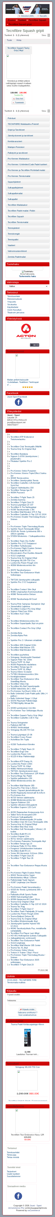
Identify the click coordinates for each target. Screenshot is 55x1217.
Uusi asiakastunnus (27, 1015)
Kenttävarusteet (15, 141)
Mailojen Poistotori (16, 147)
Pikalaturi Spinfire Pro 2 (21, 461)
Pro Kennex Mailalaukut (18, 159)
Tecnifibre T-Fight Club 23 (22, 965)
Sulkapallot (13, 199)
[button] (26, 16)
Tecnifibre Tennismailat (18, 222)
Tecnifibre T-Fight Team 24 (22, 749)
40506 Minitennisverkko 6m (23, 565)
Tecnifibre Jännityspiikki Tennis (24, 480)
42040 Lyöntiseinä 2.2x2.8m (23, 708)
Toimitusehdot (13, 296)
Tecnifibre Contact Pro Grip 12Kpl (26, 628)
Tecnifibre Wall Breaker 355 (23, 650)
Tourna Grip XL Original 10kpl (24, 558)
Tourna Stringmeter (19, 723)
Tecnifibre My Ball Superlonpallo (25, 686)
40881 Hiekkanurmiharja (22, 769)
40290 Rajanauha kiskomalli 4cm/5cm (28, 793)
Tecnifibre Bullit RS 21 (20, 851)
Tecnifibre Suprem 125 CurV (23, 807)
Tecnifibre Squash (37, 20)
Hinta (19, 40)
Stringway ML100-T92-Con (23, 560)
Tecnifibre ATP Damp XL (22, 761)
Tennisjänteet (14, 228)
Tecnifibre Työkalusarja (21, 546)
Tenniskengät (14, 234)
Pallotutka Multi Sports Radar (24, 894)
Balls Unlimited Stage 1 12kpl (24, 698)
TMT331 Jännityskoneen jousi (24, 771)
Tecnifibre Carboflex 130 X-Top (24, 718)
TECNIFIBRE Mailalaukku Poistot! (23, 124)
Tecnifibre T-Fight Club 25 (22, 856)
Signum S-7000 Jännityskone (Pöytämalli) (27, 1057)
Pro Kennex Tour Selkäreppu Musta (27, 711)
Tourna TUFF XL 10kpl (21, 766)
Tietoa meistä (13, 1157)
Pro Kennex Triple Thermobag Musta (27, 526)
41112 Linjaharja (18, 556)
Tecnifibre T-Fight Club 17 (22, 909)
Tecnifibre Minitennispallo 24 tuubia (26, 819)
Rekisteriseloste (14, 299)
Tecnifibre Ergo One (20, 752)
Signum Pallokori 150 (20, 802)
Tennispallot (13, 240)
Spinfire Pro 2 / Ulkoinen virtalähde (26, 640)
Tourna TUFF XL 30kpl (21, 669)
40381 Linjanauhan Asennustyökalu (26, 592)
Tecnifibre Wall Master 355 (22, 786)
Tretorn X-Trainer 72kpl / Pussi (24, 953)
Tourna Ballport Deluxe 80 (22, 916)
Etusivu (11, 20)
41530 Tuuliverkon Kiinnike (23, 744)
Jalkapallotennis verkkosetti (23, 938)
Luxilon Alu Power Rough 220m (25, 914)
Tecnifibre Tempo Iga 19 (21, 844)
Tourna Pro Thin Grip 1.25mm (24, 788)
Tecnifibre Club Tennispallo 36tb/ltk (26, 447)
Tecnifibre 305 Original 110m (23, 645)
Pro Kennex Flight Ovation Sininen (26, 548)
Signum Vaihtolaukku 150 (22, 488)
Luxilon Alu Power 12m (21, 754)
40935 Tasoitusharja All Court (24, 599)
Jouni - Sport (36, 1206)
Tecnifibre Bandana (19, 454)
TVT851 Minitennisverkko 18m (24, 674)
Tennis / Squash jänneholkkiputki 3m (27, 790)
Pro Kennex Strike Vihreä (22, 950)
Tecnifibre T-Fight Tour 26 (22, 858)
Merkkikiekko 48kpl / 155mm (24, 878)
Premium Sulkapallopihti (21, 817)
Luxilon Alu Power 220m (21, 764)
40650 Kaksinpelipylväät (22, 897)
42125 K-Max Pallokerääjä (22, 756)
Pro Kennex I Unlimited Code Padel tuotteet (27, 164)
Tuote (9, 40)
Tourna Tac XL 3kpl (19, 948)
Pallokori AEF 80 (18, 725)
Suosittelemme (15, 1106)
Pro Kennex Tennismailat (19, 176)
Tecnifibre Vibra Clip (20, 684)
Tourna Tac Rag (18, 907)
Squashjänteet (14, 182)
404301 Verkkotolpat (20, 727)
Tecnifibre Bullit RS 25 (20, 551)
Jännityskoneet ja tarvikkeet (20, 136)
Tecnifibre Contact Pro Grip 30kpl (26, 609)
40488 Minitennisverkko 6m (23, 800)
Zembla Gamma (18, 500)
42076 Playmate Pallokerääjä (24, 701)
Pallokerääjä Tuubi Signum (23, 880)
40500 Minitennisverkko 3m (23, 781)
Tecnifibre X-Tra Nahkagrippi (23, 507)
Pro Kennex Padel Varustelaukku (25, 887)
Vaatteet (11, 245)
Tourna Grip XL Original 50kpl (24, 824)
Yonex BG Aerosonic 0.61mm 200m (27, 853)
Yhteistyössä (14, 318)
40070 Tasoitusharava (20, 570)
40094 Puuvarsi (18, 493)
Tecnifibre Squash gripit (20, 24)
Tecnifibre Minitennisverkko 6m (25, 621)
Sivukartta (12, 304)
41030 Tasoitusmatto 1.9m (22, 510)
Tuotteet (22, 20)
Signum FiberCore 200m (22, 611)
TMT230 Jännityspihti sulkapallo (25, 580)
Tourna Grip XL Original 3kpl (23, 449)
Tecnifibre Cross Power (21, 737)
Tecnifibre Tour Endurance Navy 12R (27, 1135)
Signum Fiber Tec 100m (21, 660)
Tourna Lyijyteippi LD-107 (22, 505)
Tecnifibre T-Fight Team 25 (22, 497)
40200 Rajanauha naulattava (23, 665)
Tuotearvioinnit (15, 351)
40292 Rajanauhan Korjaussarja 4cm (27, 812)
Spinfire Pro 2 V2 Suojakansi (23, 582)
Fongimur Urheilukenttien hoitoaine (26, 848)
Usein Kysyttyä (14, 310)
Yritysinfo (11, 302)
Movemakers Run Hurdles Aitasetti (26, 553)
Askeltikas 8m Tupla (20, 739)
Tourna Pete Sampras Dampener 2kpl (28, 604)
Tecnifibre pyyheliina (20, 655)
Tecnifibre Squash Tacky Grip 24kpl (27, 715)
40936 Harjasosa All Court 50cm (25, 899)
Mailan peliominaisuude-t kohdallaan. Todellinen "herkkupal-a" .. (23, 382)
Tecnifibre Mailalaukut (17, 205)
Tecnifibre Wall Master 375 (22, 647)
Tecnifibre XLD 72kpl (20, 614)
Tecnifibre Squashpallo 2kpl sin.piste (27, 623)
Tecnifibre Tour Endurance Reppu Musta (29, 865)
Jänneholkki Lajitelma (20, 606)
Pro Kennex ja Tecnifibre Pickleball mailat (26, 170)
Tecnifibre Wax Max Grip (22, 827)
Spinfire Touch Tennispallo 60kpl (25, 529)
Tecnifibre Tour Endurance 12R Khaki (27, 773)
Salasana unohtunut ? (27, 1012)
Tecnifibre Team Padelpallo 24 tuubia (27, 911)
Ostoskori (12, 430)
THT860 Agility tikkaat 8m (22, 703)
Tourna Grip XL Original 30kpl (24, 919)
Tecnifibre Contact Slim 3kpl (23, 589)
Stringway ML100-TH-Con (22, 730)
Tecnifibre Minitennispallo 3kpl (24, 921)
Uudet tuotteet (15, 1021)
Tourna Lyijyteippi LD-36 (21, 735)
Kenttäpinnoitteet (18, 677)
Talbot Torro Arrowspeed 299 (23, 815)
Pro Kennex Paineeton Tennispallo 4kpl (28, 841)
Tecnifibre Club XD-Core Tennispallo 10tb (29, 822)
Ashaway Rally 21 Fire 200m (24, 846)
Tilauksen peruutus (15, 312)
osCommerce (34, 1210)
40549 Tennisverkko (20, 478)
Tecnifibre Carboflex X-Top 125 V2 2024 (28, 514)
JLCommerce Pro (16, 1208)
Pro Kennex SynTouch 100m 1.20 (26, 691)
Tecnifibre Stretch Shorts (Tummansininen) (27, 1098)
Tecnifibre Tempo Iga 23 (21, 667)
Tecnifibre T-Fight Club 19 (22, 502)
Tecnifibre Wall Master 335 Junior (26, 945)
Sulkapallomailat (15, 193)
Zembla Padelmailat (17, 257)
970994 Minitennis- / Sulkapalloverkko (28, 536)
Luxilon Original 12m (20, 836)
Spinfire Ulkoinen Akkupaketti (24, 805)
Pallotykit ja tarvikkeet (18, 153)
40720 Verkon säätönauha (22, 798)
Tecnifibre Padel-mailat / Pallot (21, 211)
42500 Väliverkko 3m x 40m (23, 689)
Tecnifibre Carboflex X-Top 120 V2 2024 (28, 904)
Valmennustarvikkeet (17, 251)
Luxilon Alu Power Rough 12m (24, 563)
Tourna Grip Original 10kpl (22, 902)
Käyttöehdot (12, 307)
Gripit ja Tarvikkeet (16, 130)
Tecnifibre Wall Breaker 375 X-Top (26, 512)
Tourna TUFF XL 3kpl (20, 662)
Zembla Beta (16, 633)
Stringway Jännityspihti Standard (25, 657)
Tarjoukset (13, 1063)
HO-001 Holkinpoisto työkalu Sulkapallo (28, 936)
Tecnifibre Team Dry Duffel (23, 541)
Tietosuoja (11, 1155)
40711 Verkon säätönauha (22, 839)
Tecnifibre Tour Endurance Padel (25, 940)
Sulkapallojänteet (15, 188)
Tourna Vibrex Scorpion (21, 672)
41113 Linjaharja (18, 943)
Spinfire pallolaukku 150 (21, 778)
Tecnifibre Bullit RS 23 (20, 834)
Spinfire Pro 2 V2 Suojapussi (23, 543)
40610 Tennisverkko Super (23, 875)
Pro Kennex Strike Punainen (23, 471)
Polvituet (12, 118)
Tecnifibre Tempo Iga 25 (21, 490)
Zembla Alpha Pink (19, 635)
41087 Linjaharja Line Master (24, 882)
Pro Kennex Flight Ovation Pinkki (25, 873)
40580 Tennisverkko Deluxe (23, 594)
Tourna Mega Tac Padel (21, 776)
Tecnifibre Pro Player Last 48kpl (25, 933)
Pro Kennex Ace (18, 795)
